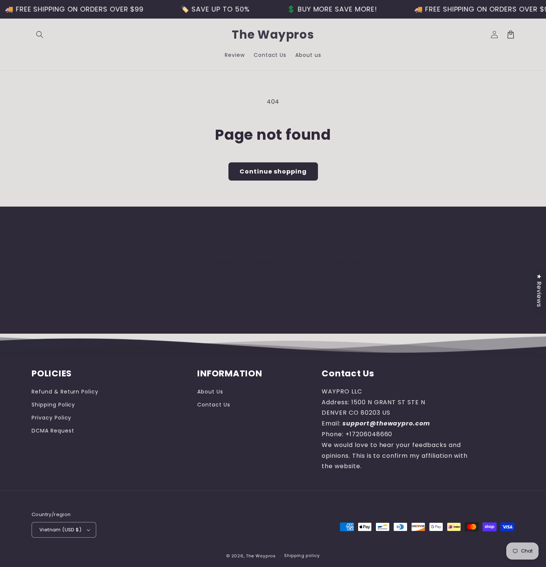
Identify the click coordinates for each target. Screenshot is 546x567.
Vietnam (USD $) (60, 529)
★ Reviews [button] (539, 290)
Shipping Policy (53, 404)
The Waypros (261, 556)
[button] (40, 34)
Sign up (273, 305)
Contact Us (213, 404)
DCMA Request (53, 430)
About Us (210, 391)
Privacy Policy (51, 417)
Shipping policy (302, 555)
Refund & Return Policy (65, 391)
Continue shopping (273, 171)
